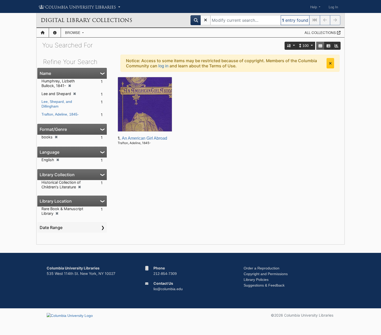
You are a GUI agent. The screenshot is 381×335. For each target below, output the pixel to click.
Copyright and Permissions (266, 274)
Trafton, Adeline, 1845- (60, 114)
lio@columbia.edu (168, 289)
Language (49, 152)
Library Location (56, 201)
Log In (333, 7)
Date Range (51, 227)
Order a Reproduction (261, 268)
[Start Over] (205, 20)
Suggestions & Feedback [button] (264, 285)
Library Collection (57, 174)
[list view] (328, 46)
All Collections (321, 32)
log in (163, 66)
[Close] (330, 63)
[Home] (43, 32)
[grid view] (320, 46)
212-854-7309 (165, 274)
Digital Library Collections (86, 20)
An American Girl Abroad (144, 138)
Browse (73, 32)
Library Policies (256, 279)
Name (45, 73)
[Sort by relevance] (291, 46)
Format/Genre (53, 129)
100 (305, 46)
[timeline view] (336, 46)
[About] (55, 32)
